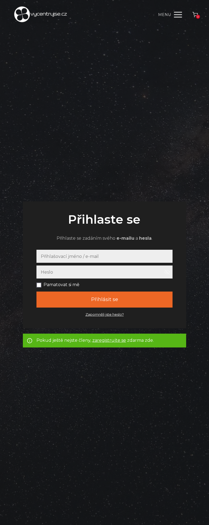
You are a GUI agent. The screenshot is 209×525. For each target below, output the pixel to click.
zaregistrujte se (109, 340)
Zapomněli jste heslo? (104, 314)
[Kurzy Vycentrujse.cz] (40, 14)
